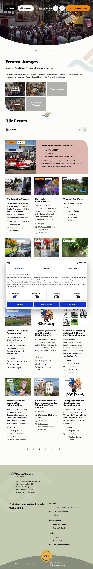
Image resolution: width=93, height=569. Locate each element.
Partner (56, 515)
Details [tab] (46, 268)
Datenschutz (58, 541)
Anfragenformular (60, 524)
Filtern (12, 129)
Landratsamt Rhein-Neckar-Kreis (66, 508)
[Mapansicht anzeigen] (84, 129)
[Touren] (62, 8)
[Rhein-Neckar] (43, 8)
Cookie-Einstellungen (61, 544)
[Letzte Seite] (65, 449)
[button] (10, 8)
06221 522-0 (16, 507)
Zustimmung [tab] (19, 268)
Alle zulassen (73, 304)
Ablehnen (20, 304)
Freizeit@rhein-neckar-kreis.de (26, 504)
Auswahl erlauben (46, 304)
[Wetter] (55, 8)
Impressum (57, 537)
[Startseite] (36, 50)
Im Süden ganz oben (60, 511)
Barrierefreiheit (59, 528)
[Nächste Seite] (59, 449)
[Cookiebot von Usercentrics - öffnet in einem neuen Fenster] (78, 263)
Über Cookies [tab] (73, 268)
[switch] (36, 296)
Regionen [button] (27, 8)
